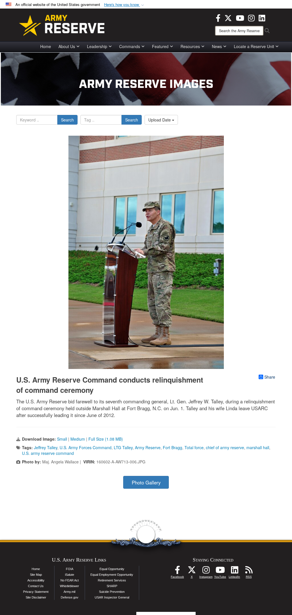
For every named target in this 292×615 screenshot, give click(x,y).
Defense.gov (69, 597)
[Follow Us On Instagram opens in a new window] (206, 571)
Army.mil (69, 591)
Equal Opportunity (112, 569)
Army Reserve (148, 447)
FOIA (69, 569)
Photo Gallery (146, 482)
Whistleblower (69, 586)
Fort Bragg (172, 447)
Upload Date (160, 120)
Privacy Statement (35, 591)
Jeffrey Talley (45, 447)
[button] (124, 5)
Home (45, 46)
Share (269, 377)
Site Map (36, 574)
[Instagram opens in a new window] (251, 17)
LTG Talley (123, 447)
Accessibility (35, 580)
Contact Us (36, 586)
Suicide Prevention (112, 591)
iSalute (69, 574)
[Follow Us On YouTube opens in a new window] (220, 571)
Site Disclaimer (36, 597)
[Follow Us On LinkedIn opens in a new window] (234, 571)
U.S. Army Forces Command (85, 447)
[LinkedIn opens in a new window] (262, 17)
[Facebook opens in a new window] (218, 17)
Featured (160, 46)
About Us (66, 46)
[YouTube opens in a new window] (240, 17)
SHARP (112, 586)
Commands (129, 46)
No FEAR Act (69, 580)
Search (67, 120)
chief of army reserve (225, 447)
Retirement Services (112, 580)
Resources (190, 46)
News (217, 46)
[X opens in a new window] (228, 17)
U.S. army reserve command (48, 453)
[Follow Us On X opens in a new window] (191, 571)
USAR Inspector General (112, 597)
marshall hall (257, 447)
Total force (194, 447)
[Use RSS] (249, 571)
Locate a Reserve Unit (254, 46)
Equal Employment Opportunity (111, 574)
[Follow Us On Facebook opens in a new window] (177, 571)
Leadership (97, 46)
